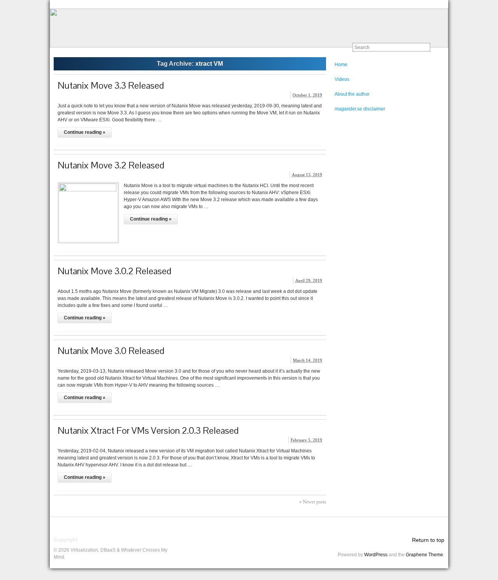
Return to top (428, 540)
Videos (342, 79)
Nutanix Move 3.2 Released (111, 165)
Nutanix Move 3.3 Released (111, 85)
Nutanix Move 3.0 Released (111, 351)
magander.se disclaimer (360, 109)
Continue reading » (84, 132)
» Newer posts (312, 502)
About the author (352, 94)
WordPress (376, 554)
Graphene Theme (424, 554)
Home (341, 64)
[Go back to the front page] (249, 28)
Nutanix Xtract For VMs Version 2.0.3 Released (148, 430)
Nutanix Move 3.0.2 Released (115, 271)
